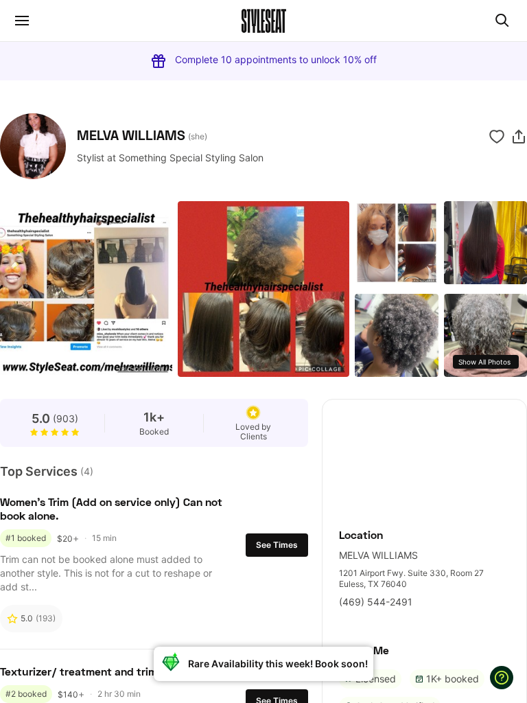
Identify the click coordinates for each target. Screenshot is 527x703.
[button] (519, 136)
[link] (424, 456)
